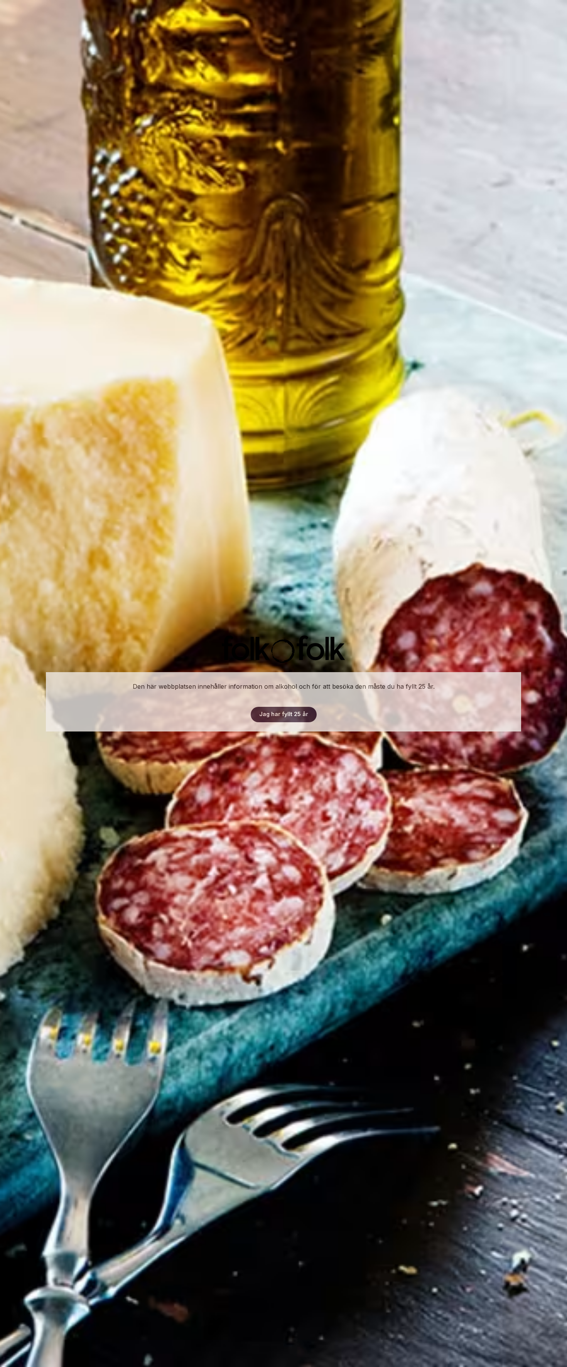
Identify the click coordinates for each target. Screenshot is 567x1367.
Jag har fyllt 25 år (283, 714)
